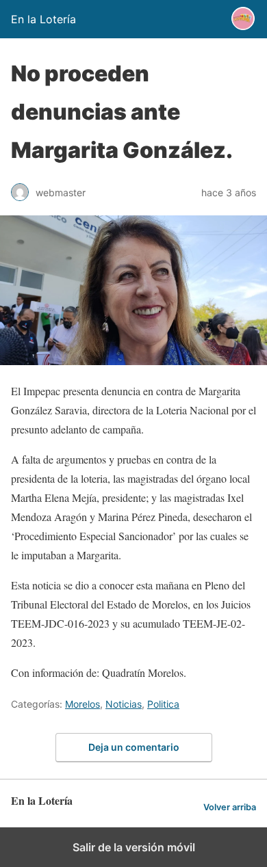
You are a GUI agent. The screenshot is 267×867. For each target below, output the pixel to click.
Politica (163, 704)
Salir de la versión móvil (134, 847)
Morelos (82, 704)
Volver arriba (229, 807)
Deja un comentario (133, 747)
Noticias (123, 704)
